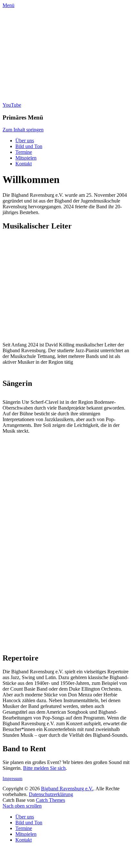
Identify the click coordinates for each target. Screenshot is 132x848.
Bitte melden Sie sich (44, 768)
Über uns (24, 140)
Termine (23, 152)
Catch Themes (50, 800)
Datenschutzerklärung (51, 794)
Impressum (12, 778)
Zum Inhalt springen (23, 129)
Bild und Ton (28, 146)
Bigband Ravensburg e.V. (67, 788)
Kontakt (23, 163)
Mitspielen (26, 158)
